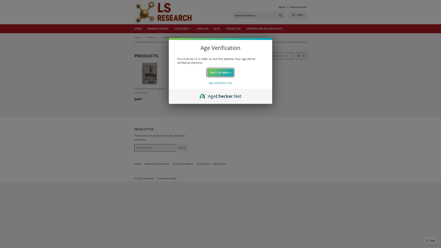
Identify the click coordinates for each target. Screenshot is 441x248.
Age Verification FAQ (220, 83)
